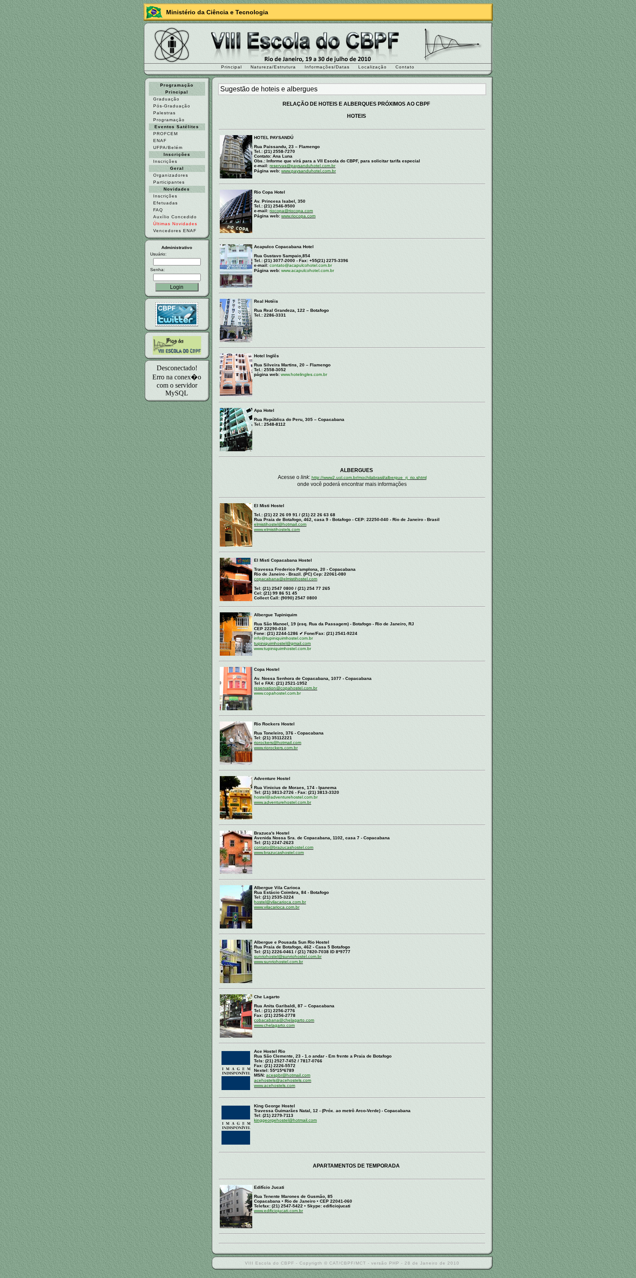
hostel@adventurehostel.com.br (286, 797)
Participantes (169, 182)
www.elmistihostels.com (277, 529)
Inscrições (165, 161)
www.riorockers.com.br (276, 747)
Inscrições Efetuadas (165, 199)
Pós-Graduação (171, 106)
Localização (372, 67)
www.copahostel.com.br (277, 693)
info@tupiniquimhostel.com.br (283, 638)
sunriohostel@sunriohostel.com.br (287, 956)
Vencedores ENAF (174, 230)
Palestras (164, 112)
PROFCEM (165, 133)
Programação (169, 119)
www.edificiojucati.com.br (278, 1210)
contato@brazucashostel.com (283, 847)
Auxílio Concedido (175, 216)
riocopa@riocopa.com (291, 210)
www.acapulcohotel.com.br (307, 270)
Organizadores (170, 175)
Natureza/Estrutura (273, 67)
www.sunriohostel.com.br (278, 961)
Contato (404, 67)
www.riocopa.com (298, 216)
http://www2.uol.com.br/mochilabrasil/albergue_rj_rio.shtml (369, 477)
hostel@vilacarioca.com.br (280, 901)
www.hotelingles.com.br (304, 374)
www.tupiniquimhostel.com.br (282, 648)
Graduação (166, 99)
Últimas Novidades (175, 223)
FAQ (158, 209)
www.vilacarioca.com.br (276, 907)
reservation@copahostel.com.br (285, 688)
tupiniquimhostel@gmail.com (282, 643)
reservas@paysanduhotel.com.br (302, 165)
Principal (231, 67)
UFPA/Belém (168, 147)
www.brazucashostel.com (279, 852)
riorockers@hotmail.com (277, 742)
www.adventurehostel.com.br (282, 802)
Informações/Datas (327, 67)
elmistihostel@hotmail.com (280, 524)
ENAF (160, 140)
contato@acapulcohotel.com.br (301, 265)
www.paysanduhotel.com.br (308, 170)
